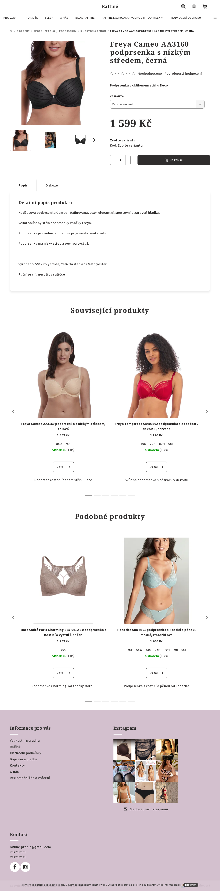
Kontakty (17, 765)
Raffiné (15, 746)
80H (162, 443)
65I (170, 443)
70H (153, 443)
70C (63, 649)
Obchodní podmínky (25, 753)
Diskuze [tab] (52, 185)
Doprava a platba (23, 759)
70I (175, 649)
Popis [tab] (23, 185)
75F (68, 443)
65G (139, 649)
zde (178, 885)
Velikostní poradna (25, 740)
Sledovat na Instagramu (149, 809)
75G (148, 649)
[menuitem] (10, 18)
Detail (61, 467)
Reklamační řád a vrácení (30, 778)
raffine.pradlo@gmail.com (30, 847)
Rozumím (190, 885)
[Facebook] (15, 867)
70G (143, 443)
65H (157, 649)
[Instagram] (25, 867)
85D (59, 443)
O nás (14, 771)
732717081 (18, 852)
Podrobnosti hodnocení (183, 73)
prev (13, 411)
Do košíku (176, 160)
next (206, 411)
